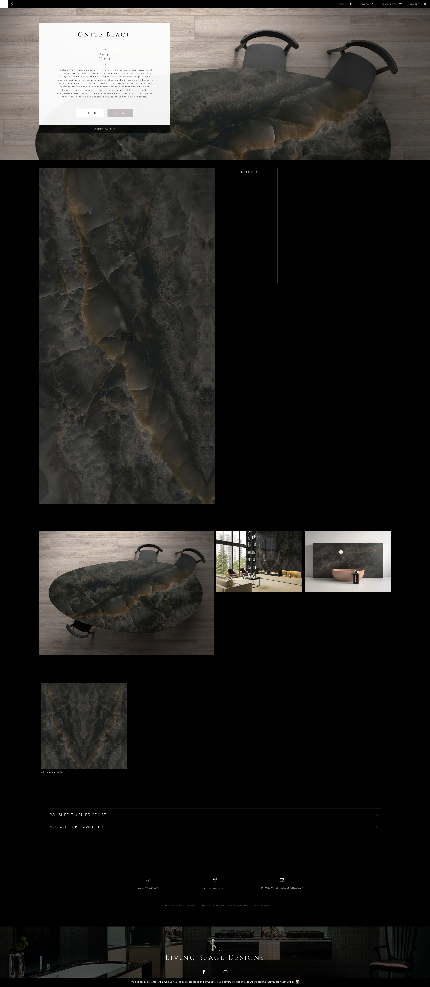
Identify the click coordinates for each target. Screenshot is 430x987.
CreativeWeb (260, 905)
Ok (297, 981)
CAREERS (204, 905)
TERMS (165, 905)
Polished (89, 113)
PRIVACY (177, 905)
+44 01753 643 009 (148, 888)
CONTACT (218, 905)
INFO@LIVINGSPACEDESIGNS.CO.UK (282, 888)
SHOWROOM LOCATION (215, 888)
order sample (104, 129)
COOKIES (191, 905)
